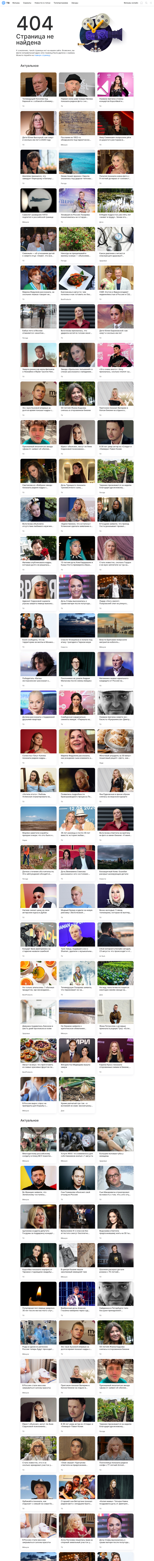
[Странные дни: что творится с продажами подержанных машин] (38, 1288)
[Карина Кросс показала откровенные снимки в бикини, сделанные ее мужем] (115, 1056)
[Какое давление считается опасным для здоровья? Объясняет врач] (115, 245)
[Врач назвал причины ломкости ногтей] (38, 1134)
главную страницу (42, 55)
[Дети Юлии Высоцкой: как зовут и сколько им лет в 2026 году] (38, 129)
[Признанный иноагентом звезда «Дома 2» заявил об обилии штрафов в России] (38, 438)
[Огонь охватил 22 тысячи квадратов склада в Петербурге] (115, 1288)
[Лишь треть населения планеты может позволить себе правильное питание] (38, 1172)
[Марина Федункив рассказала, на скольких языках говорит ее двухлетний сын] (38, 284)
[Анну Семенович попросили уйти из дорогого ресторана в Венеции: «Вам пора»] (115, 129)
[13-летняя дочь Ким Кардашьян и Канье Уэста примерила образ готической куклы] (77, 554)
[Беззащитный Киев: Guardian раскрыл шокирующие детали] (115, 863)
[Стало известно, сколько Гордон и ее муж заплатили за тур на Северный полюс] (115, 554)
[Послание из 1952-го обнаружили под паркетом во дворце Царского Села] (77, 129)
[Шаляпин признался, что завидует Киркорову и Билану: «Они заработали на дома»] (38, 168)
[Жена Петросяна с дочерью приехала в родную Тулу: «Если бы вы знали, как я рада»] (115, 1018)
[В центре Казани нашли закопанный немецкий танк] (77, 1454)
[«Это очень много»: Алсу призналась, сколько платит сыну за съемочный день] (115, 361)
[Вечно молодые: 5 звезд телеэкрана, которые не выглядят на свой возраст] (115, 902)
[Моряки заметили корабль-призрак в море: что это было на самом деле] (38, 825)
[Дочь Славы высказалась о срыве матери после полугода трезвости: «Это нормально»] (77, 593)
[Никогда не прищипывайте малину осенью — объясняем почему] (77, 245)
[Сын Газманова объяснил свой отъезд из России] (77, 1377)
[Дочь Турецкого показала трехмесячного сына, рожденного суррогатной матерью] (77, 477)
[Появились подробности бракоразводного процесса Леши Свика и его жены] (77, 786)
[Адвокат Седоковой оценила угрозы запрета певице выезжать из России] (38, 593)
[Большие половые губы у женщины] (115, 1338)
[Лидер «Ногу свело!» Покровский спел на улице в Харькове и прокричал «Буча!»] (115, 593)
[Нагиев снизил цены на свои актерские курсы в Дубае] (38, 902)
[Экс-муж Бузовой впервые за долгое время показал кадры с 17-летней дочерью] (38, 400)
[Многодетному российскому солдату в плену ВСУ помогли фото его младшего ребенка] (38, 1338)
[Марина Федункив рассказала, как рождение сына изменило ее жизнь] (77, 747)
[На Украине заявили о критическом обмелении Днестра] (77, 1018)
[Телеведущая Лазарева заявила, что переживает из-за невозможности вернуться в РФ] (77, 979)
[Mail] (3, 3)
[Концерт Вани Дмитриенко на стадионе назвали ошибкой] (38, 940)
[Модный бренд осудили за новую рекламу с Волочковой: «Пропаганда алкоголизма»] (77, 902)
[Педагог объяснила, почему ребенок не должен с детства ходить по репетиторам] (115, 1250)
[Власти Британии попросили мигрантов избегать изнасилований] (115, 631)
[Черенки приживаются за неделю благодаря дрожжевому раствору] (115, 477)
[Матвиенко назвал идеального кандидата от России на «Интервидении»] (115, 670)
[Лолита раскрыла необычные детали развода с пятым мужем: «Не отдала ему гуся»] (38, 1211)
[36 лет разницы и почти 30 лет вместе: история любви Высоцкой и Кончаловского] (77, 825)
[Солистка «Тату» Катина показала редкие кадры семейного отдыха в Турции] (38, 747)
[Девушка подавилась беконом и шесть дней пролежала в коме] (38, 1018)
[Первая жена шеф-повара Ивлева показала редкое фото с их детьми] (77, 90)
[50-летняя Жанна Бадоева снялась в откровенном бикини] (77, 400)
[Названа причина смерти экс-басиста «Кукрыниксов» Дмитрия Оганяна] (115, 709)
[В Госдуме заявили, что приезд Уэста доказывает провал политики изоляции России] (115, 515)
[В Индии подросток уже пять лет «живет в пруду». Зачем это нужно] (115, 206)
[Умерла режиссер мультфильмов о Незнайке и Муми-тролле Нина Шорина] (38, 361)
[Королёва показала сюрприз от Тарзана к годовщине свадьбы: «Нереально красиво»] (38, 1454)
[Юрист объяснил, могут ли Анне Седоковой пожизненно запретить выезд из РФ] (77, 438)
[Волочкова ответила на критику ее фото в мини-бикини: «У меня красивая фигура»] (115, 825)
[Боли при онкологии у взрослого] (115, 1211)
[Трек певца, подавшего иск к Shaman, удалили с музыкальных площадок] (77, 940)
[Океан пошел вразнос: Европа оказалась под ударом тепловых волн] (77, 168)
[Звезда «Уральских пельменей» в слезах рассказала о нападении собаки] (77, 361)
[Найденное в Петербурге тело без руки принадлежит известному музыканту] (115, 1493)
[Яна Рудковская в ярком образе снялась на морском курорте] (115, 786)
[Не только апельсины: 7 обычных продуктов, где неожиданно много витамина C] (38, 979)
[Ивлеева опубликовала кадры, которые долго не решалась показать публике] (38, 554)
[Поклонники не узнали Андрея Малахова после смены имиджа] (77, 670)
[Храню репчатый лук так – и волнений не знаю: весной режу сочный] (77, 1095)
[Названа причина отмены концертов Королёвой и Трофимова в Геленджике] (115, 90)
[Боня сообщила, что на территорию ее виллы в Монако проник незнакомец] (38, 631)
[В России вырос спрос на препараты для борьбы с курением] (38, 1095)
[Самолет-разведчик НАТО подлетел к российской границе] (38, 206)
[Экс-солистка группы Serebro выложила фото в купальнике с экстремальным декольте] (77, 1172)
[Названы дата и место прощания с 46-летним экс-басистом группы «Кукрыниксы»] (115, 1134)
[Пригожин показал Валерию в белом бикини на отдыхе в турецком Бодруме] (115, 400)
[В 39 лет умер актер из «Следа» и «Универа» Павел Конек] (115, 438)
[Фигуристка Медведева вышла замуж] (77, 1056)
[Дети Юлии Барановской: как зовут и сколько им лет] (115, 322)
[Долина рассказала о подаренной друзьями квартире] (38, 709)
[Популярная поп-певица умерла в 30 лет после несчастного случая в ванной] (38, 1493)
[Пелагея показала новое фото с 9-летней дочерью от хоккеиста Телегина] (115, 168)
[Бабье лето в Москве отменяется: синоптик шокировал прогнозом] (38, 322)
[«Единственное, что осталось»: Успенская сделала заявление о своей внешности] (77, 515)
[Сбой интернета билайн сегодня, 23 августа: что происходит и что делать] (115, 940)
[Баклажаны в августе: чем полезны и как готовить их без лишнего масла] (77, 284)
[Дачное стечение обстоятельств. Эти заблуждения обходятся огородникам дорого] (38, 863)
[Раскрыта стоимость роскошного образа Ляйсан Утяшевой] (115, 1095)
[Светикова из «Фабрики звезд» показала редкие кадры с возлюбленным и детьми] (38, 477)
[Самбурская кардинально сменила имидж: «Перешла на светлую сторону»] (77, 709)
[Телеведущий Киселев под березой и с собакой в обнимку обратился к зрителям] (38, 90)
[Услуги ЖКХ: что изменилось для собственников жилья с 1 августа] (77, 1338)
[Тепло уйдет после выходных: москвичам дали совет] (115, 1172)
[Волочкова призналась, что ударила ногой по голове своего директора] (77, 322)
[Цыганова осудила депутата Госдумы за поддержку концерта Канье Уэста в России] (38, 1416)
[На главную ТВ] (7, 3)
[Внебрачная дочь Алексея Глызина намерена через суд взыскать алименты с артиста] (77, 1493)
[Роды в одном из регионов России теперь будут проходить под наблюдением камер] (38, 1532)
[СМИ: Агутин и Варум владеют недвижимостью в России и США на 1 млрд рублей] (115, 284)
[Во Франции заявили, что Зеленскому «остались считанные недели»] (38, 1377)
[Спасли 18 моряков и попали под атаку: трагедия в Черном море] (77, 631)
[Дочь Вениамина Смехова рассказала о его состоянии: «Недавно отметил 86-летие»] (77, 863)
